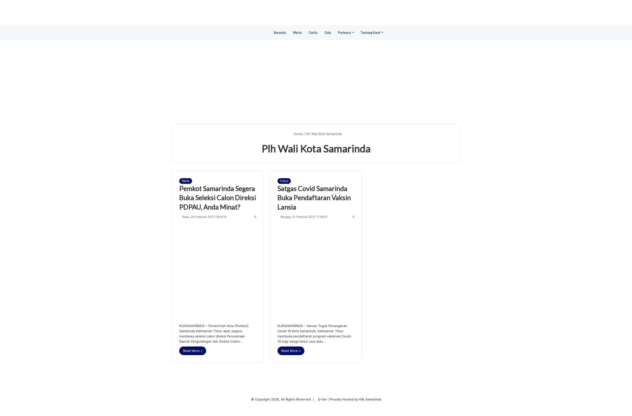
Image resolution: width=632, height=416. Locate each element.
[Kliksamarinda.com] (316, 12)
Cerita (313, 33)
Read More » (192, 351)
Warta (297, 33)
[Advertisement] (316, 81)
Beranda (280, 33)
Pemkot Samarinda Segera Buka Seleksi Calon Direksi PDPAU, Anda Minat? (217, 197)
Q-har (322, 399)
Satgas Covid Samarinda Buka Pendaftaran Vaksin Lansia (314, 197)
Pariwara (344, 33)
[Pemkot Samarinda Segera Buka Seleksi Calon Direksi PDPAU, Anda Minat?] (218, 270)
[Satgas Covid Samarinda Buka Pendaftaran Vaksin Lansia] (316, 270)
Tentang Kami (370, 33)
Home (298, 134)
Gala (327, 33)
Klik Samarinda (370, 399)
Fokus (284, 181)
